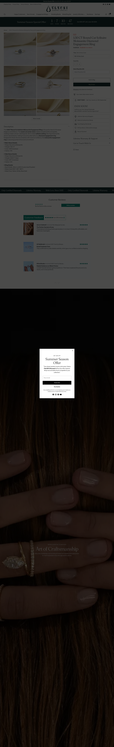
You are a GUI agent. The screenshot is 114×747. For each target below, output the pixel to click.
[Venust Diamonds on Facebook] (53, 395)
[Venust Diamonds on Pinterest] (58, 395)
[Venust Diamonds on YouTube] (61, 395)
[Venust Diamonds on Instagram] (56, 395)
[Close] (72, 350)
